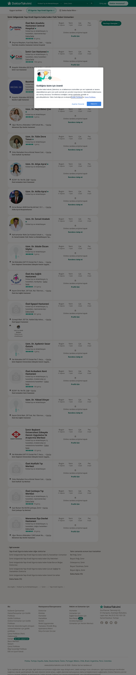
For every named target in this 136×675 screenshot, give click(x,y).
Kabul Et (94, 104)
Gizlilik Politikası (76, 97)
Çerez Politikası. (90, 97)
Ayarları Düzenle (78, 104)
